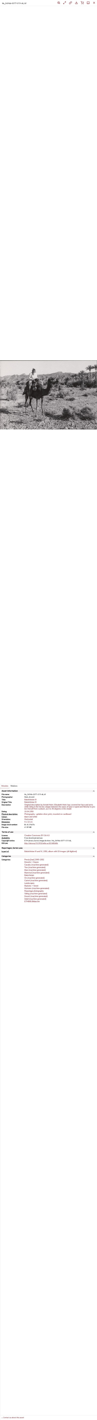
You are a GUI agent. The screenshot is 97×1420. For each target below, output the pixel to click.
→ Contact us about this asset (12, 1418)
